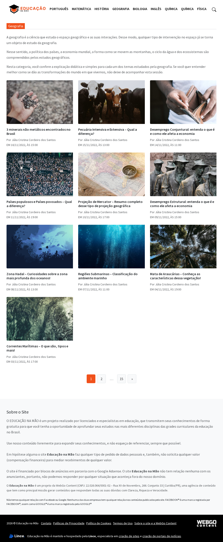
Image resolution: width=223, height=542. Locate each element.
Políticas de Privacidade (68, 523)
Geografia (120, 9)
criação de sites (129, 536)
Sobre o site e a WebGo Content (155, 523)
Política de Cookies (98, 523)
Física (201, 9)
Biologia (140, 9)
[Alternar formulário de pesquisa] (214, 9)
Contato (46, 523)
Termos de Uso (123, 523)
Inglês (156, 9)
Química (171, 9)
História (102, 9)
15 (121, 379)
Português (59, 9)
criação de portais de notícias (161, 536)
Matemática (81, 9)
